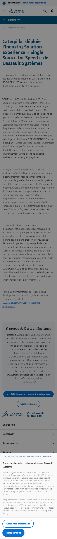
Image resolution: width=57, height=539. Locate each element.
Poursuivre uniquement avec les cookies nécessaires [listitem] (28, 456)
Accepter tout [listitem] (13, 533)
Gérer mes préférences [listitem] (18, 523)
